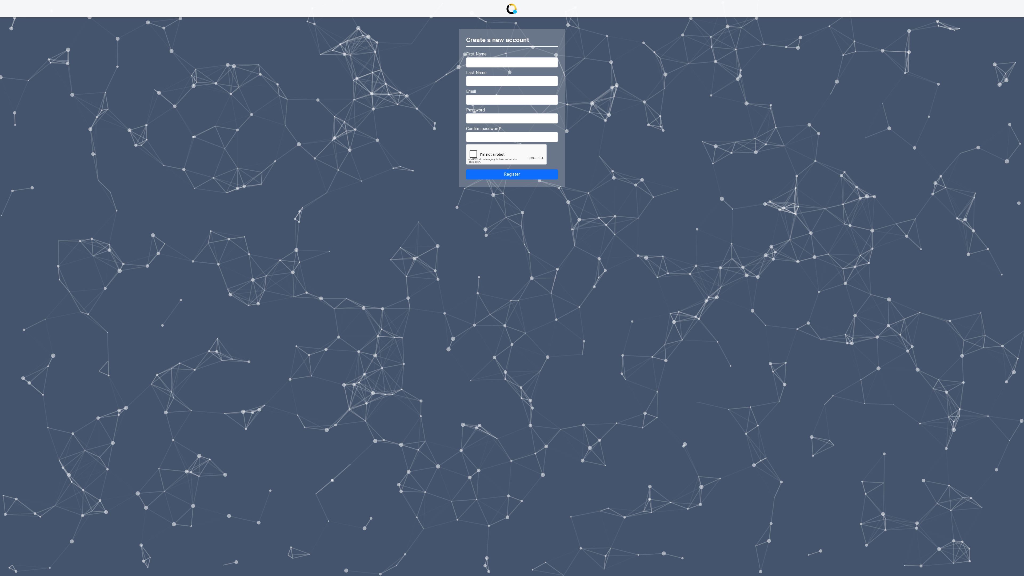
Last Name (476, 72)
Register (512, 174)
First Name (476, 54)
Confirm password (483, 128)
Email (471, 91)
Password (475, 110)
